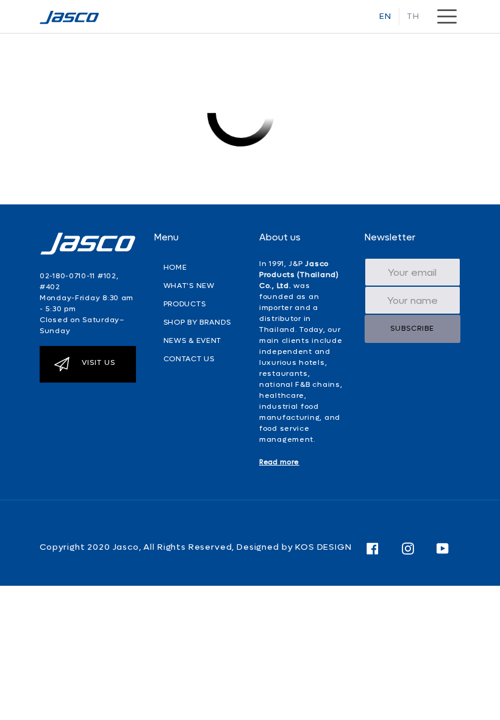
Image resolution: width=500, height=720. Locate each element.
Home (175, 267)
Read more (279, 462)
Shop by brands (197, 322)
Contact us (189, 359)
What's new (189, 285)
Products (184, 304)
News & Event (192, 340)
